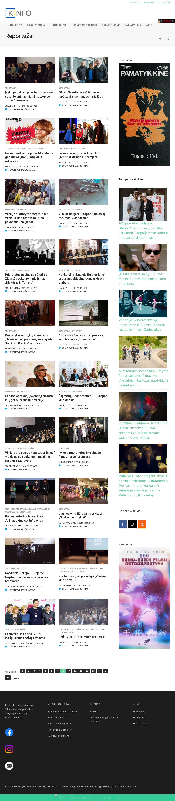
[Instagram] (132, 524)
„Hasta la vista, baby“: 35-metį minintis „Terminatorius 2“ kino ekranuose (142, 278)
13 (93, 670)
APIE (149, 25)
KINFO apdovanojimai (59, 723)
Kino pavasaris (24, 149)
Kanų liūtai (10, 149)
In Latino (9, 629)
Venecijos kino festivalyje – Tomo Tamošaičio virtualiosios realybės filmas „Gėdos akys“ (142, 324)
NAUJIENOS (15, 25)
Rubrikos (59, 25)
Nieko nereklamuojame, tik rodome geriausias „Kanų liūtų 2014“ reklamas (29, 157)
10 (75, 670)
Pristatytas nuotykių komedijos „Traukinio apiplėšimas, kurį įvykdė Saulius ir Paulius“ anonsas (28, 339)
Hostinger (20, 786)
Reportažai (10, 88)
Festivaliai (10, 509)
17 (8, 677)
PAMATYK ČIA (133, 25)
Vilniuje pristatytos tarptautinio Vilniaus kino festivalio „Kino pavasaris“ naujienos (26, 218)
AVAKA (94, 711)
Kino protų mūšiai (57, 717)
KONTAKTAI (163, 2)
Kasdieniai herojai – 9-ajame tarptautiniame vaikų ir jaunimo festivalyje (26, 577)
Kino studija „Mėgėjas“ (60, 729)
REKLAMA (135, 2)
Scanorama (76, 209)
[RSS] (142, 524)
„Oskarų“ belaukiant (58, 735)
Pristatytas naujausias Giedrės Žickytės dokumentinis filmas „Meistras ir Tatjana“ (26, 278)
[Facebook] (123, 524)
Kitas (16, 678)
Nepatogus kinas (13, 448)
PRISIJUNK (148, 2)
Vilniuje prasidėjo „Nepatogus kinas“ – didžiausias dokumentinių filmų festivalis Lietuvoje (30, 456)
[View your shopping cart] (160, 39)
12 (87, 670)
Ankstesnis (10, 672)
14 (99, 670)
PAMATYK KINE (111, 25)
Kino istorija (36, 25)
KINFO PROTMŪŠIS (85, 25)
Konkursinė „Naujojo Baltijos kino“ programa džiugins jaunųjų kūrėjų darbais (82, 278)
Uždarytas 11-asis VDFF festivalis (82, 637)
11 (81, 670)
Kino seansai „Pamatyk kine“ (63, 711)
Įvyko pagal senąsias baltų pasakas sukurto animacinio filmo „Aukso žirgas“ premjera (29, 96)
